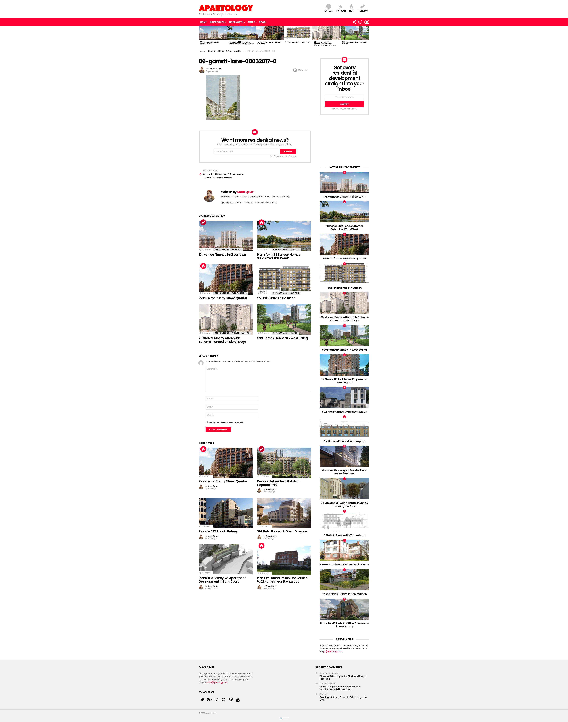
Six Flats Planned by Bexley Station (344, 411)
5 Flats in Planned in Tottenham (344, 535)
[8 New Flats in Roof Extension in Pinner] (344, 550)
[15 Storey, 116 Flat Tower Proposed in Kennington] (344, 365)
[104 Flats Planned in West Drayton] (284, 513)
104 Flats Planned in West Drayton (282, 531)
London (295, 249)
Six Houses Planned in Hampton (344, 441)
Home (203, 22)
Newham (236, 249)
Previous (200, 37)
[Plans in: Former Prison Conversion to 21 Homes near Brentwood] (284, 559)
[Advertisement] (344, 140)
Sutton (295, 293)
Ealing (294, 333)
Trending (362, 11)
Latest (329, 11)
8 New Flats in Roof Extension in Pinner (344, 564)
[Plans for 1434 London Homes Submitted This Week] (241, 33)
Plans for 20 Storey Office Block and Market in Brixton (345, 472)
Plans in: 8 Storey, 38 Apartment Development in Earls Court (222, 580)
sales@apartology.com (217, 682)
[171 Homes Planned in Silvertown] (213, 33)
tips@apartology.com (332, 651)
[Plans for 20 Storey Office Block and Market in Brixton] (344, 456)
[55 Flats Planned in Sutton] (298, 33)
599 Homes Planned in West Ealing (354, 43)
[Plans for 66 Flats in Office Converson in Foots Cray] (344, 609)
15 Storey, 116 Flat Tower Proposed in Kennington (344, 380)
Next (367, 37)
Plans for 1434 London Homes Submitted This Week (241, 43)
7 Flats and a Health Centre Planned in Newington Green (344, 504)
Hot (351, 11)
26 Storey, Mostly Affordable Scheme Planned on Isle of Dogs (325, 44)
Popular (341, 11)
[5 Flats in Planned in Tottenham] (344, 521)
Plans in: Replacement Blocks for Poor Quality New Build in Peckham (340, 688)
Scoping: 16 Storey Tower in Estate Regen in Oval (343, 698)
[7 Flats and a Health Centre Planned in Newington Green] (344, 488)
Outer (251, 22)
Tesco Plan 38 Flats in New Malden (344, 594)
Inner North (236, 22)
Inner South (217, 22)
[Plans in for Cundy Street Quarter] (270, 33)
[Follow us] (354, 22)
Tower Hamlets (240, 333)
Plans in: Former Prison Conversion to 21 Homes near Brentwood (282, 580)
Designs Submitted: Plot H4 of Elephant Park (279, 483)
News (262, 22)
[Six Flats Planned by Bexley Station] (344, 397)
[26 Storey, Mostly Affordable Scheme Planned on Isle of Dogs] (326, 33)
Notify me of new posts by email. (226, 422)
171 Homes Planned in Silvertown (209, 43)
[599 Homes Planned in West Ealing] (355, 33)
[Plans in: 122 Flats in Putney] (226, 513)
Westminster (239, 293)
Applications (222, 249)
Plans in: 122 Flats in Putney (218, 531)
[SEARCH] (360, 22)
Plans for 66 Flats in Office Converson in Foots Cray (344, 624)
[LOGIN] (366, 22)
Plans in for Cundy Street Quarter (269, 43)
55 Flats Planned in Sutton (297, 42)
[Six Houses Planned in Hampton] (344, 426)
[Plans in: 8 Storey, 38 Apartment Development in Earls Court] (226, 559)
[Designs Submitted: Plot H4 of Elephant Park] (284, 463)
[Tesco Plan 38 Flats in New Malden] (344, 579)
